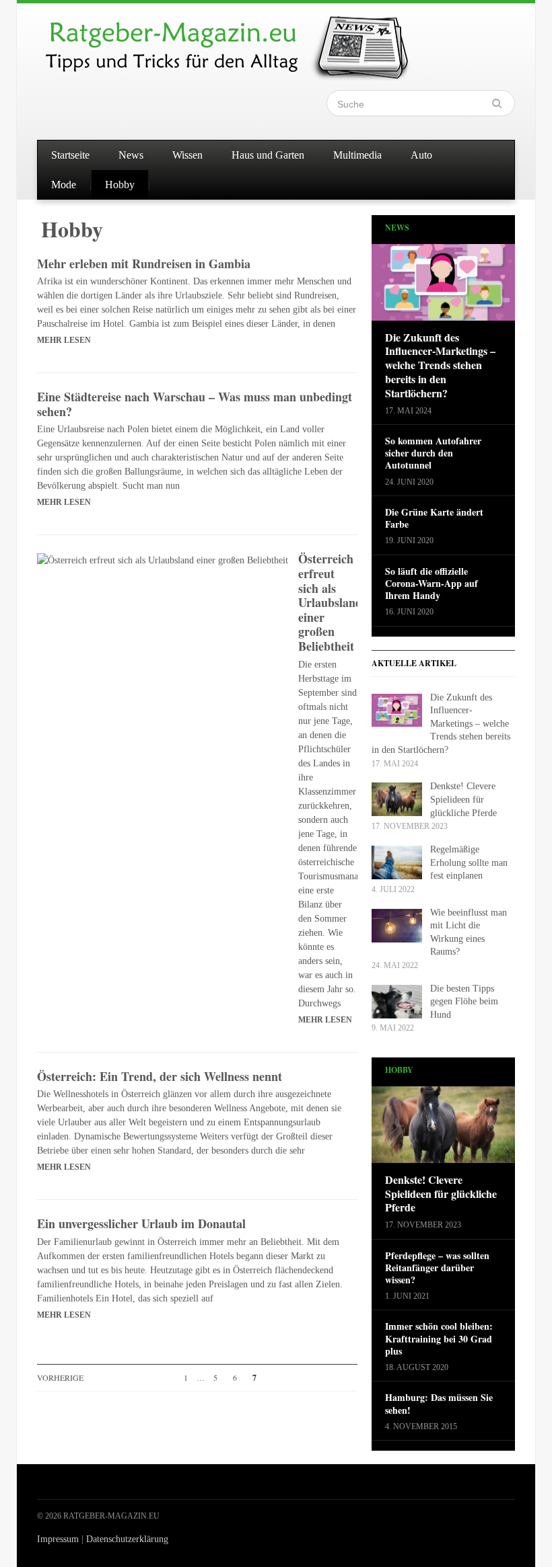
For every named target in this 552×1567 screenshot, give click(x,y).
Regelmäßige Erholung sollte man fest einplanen (469, 862)
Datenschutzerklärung (127, 1539)
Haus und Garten (268, 155)
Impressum (58, 1539)
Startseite (70, 155)
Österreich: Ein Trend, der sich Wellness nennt (159, 1076)
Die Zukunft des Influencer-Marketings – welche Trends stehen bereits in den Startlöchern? (440, 366)
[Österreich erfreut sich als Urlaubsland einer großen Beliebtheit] (162, 559)
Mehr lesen (64, 340)
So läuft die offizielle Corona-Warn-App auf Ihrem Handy (431, 583)
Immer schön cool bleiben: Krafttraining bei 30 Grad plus (439, 1338)
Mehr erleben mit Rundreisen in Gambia (143, 263)
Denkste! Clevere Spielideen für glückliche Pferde (463, 799)
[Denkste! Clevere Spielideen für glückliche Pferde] (443, 1129)
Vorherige (60, 1377)
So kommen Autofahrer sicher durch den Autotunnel (433, 453)
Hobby (120, 184)
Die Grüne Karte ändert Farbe (434, 518)
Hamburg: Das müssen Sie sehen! (439, 1404)
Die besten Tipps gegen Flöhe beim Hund (464, 1001)
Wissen (187, 155)
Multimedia (357, 155)
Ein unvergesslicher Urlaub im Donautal (141, 1223)
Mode (63, 184)
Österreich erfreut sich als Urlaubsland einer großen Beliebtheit (330, 602)
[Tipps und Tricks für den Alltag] (239, 41)
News (130, 155)
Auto (421, 155)
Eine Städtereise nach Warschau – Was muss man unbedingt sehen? (194, 404)
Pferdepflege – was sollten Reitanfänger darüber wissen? (437, 1268)
